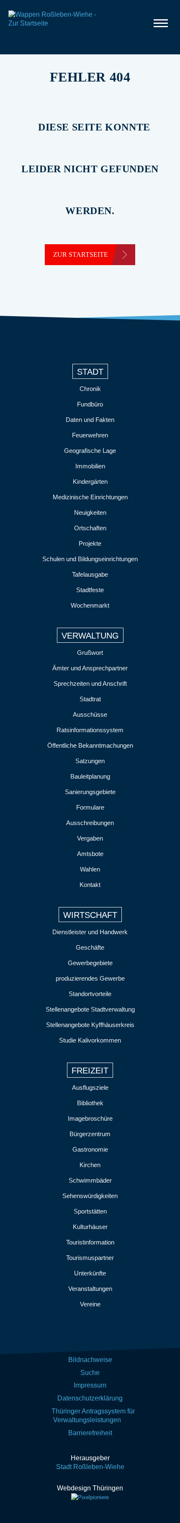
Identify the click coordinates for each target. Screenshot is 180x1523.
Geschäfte (90, 947)
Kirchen (90, 1164)
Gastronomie (90, 1149)
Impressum (90, 1385)
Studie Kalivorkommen (90, 1040)
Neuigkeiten (90, 512)
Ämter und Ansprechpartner (90, 668)
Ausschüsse (90, 714)
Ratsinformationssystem (90, 729)
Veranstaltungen (90, 1288)
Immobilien (90, 466)
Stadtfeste (90, 589)
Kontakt (90, 884)
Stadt (90, 371)
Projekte (90, 543)
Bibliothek (90, 1102)
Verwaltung (90, 635)
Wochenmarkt (90, 605)
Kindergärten (90, 481)
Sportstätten (90, 1211)
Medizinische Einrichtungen (90, 497)
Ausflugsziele (90, 1087)
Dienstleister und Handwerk (90, 931)
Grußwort (90, 652)
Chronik (90, 388)
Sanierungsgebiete (90, 791)
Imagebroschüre (90, 1118)
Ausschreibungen (90, 822)
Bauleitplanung (90, 776)
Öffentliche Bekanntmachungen (90, 745)
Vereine (90, 1304)
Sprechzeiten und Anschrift (90, 683)
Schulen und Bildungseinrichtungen (90, 558)
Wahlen (90, 869)
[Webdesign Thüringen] (90, 1497)
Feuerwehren (90, 435)
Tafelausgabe (90, 574)
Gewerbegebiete (90, 962)
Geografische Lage (90, 450)
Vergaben (90, 838)
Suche (90, 1372)
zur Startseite (80, 254)
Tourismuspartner (90, 1257)
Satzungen (90, 760)
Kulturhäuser (90, 1226)
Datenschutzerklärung (90, 1398)
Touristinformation (90, 1242)
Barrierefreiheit (90, 1432)
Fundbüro (90, 404)
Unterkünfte (90, 1273)
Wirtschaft (90, 915)
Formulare (90, 807)
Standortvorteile (90, 993)
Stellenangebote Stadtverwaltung (90, 1009)
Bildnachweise (90, 1359)
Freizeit (90, 1070)
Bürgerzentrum (90, 1133)
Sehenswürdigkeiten (90, 1195)
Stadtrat (90, 699)
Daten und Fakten (90, 419)
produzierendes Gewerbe (90, 978)
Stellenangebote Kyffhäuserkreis (90, 1024)
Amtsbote (90, 853)
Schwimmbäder (90, 1180)
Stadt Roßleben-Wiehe (90, 1466)
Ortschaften (90, 528)
